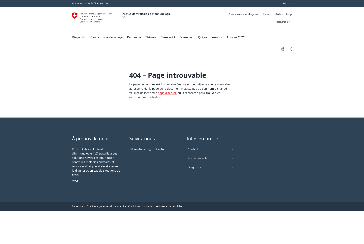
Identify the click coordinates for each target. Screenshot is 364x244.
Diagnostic (195, 167)
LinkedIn (158, 149)
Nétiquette (161, 206)
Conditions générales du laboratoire (106, 206)
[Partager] (290, 49)
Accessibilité (175, 206)
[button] (79, 37)
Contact (193, 149)
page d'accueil (167, 93)
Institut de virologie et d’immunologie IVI (146, 15)
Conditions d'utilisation (140, 206)
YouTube (139, 149)
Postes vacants (197, 158)
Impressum (78, 206)
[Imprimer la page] (282, 49)
